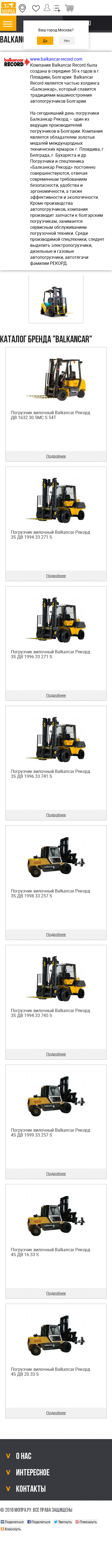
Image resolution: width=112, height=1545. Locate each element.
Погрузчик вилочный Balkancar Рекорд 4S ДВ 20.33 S (50, 1371)
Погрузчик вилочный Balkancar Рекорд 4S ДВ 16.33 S (50, 1252)
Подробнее (56, 456)
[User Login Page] (48, 8)
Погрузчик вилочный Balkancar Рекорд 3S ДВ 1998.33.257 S (50, 893)
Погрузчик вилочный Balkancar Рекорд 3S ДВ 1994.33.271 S (50, 534)
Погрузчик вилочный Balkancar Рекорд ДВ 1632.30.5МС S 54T (50, 415)
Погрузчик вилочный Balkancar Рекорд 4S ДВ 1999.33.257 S (50, 1132)
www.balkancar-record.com (56, 59)
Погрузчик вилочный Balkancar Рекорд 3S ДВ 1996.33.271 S (50, 654)
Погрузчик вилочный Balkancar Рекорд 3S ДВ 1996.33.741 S (50, 773)
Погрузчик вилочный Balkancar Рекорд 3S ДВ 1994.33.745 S (50, 1012)
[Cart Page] (69, 8)
